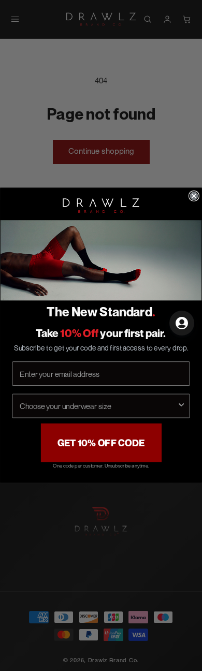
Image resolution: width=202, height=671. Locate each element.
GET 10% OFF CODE (101, 443)
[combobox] (98, 406)
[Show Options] (181, 406)
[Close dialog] (194, 196)
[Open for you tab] (181, 323)
